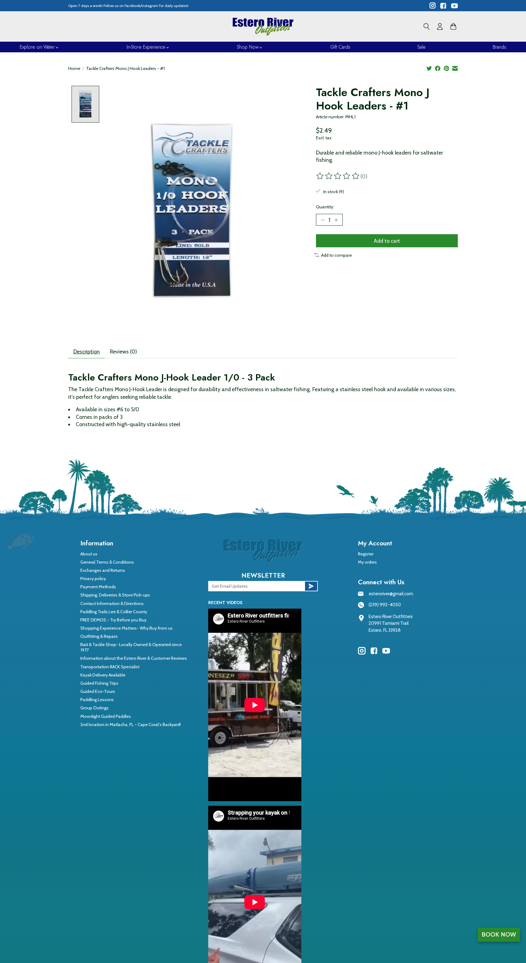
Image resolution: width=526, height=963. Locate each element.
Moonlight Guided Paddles (105, 716)
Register (365, 554)
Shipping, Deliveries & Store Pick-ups (115, 595)
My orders (367, 562)
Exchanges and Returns (102, 570)
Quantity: (325, 207)
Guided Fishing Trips (99, 683)
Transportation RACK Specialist (109, 666)
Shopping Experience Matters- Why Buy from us (126, 628)
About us (88, 554)
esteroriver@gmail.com (391, 593)
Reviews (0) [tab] (123, 351)
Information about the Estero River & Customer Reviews (133, 658)
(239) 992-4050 (385, 604)
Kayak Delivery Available (102, 675)
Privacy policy (93, 578)
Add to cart (387, 241)
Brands (499, 46)
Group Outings (94, 708)
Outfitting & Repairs (99, 636)
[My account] (440, 26)
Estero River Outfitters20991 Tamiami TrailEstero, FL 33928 (391, 623)
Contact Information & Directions (112, 603)
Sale (421, 46)
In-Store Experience (146, 46)
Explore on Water (37, 46)
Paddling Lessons (97, 699)
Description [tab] (86, 351)
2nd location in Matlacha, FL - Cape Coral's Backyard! (130, 724)
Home (74, 68)
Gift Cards (340, 46)
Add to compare (336, 255)
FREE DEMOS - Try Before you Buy (113, 620)
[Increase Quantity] (336, 220)
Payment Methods (98, 586)
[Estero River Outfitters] (263, 26)
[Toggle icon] (426, 26)
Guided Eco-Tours (97, 691)
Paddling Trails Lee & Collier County (113, 611)
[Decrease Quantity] (322, 220)
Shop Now (247, 46)
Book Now (499, 934)
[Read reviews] (338, 176)
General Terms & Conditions (107, 562)
